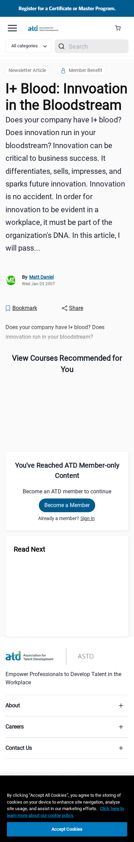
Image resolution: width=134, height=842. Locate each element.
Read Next (29, 549)
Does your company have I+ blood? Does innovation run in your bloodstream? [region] (54, 332)
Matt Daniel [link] (41, 277)
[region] (67, 808)
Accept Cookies (67, 829)
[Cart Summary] (120, 28)
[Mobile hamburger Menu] (12, 28)
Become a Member (67, 505)
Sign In (87, 518)
